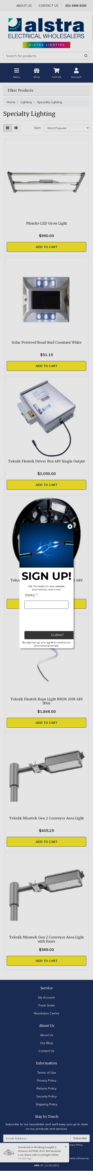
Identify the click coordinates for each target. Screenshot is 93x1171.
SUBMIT (57, 635)
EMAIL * (31, 595)
